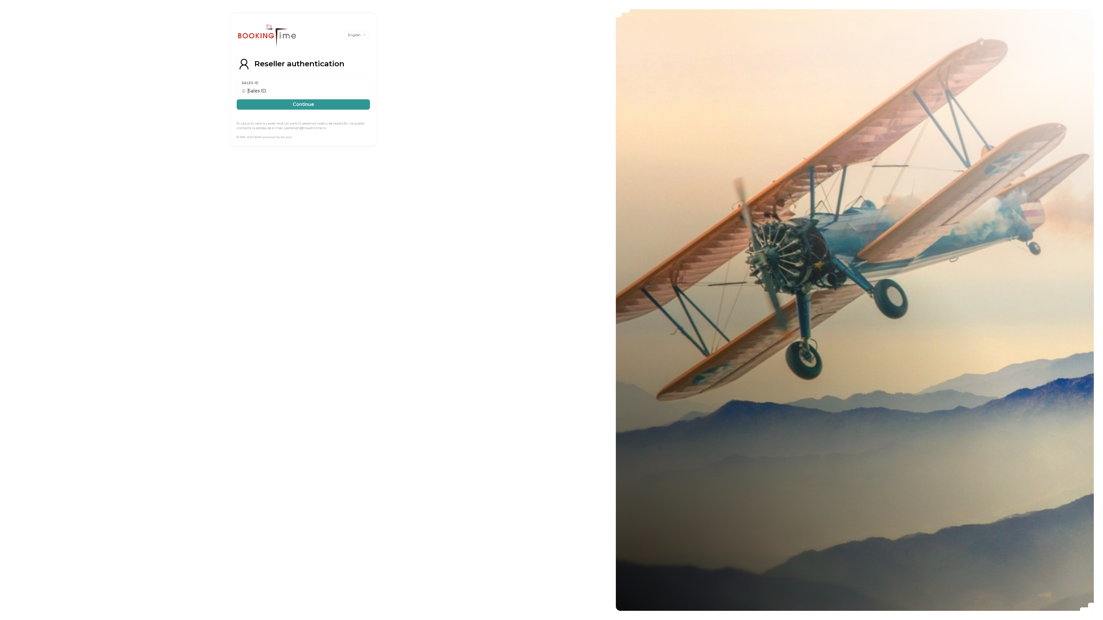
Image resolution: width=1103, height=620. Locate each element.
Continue (303, 104)
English (354, 35)
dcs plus (286, 137)
